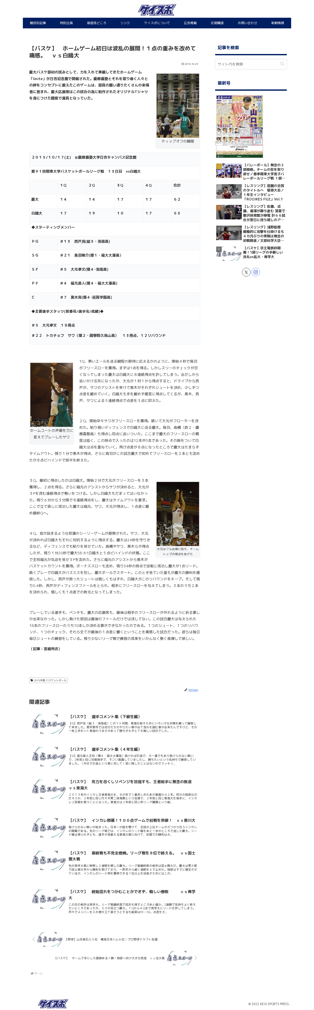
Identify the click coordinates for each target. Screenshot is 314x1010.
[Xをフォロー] (246, 272)
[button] (282, 63)
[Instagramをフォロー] (255, 272)
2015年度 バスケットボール (50, 680)
